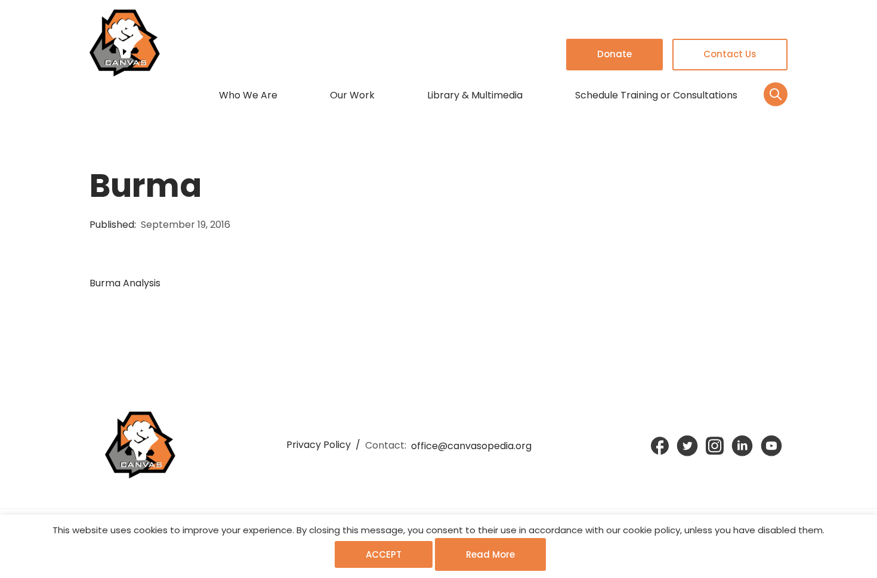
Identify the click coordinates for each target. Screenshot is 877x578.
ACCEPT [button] (384, 554)
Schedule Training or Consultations (656, 95)
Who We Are (248, 95)
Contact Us (729, 54)
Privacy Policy (318, 445)
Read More (490, 554)
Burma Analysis (124, 283)
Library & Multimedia (475, 95)
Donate (614, 54)
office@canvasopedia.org (471, 446)
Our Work (352, 95)
